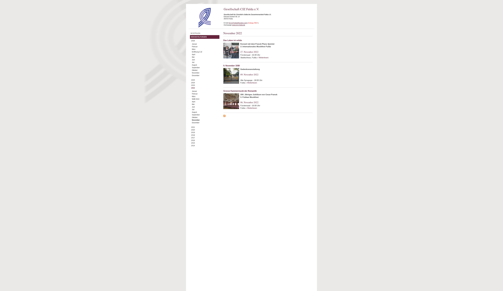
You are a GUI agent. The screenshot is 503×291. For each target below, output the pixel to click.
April (193, 54)
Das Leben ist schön (232, 40)
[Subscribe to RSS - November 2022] (267, 116)
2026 (193, 41)
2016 (193, 140)
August (194, 65)
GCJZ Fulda (195, 33)
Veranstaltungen (199, 37)
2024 (193, 83)
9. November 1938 (231, 65)
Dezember (195, 75)
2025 (193, 80)
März (193, 49)
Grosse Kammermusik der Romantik (240, 91)
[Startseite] (200, 27)
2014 (193, 146)
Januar (194, 44)
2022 (193, 88)
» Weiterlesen (263, 57)
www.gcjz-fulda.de (238, 25)
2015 (193, 143)
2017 (193, 138)
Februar (195, 47)
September (196, 68)
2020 (193, 130)
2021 (193, 127)
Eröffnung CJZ (197, 52)
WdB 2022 (195, 99)
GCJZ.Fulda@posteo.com (238, 23)
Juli (193, 62)
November (195, 73)
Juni (193, 60)
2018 (193, 135)
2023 (193, 85)
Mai (193, 57)
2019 (193, 132)
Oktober (195, 70)
